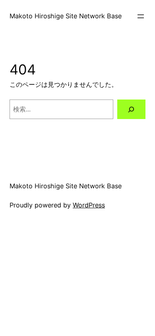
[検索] (131, 109)
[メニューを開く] (140, 16)
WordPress (89, 205)
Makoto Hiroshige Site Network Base (66, 16)
